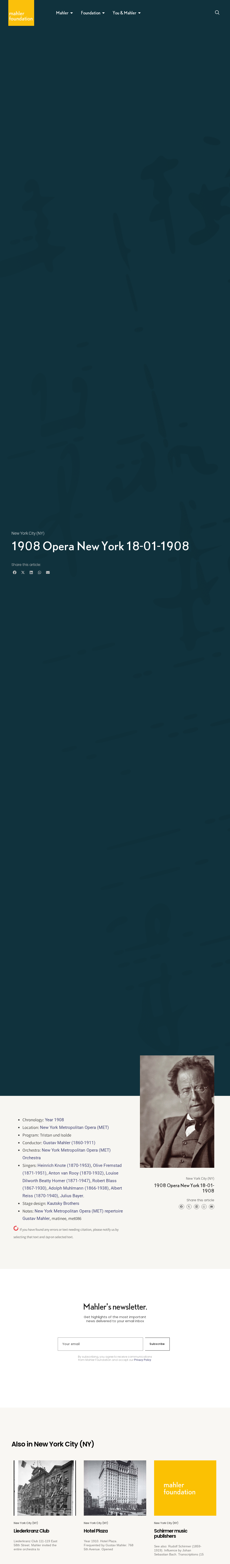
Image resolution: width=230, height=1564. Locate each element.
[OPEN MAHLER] (72, 12)
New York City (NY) (27, 533)
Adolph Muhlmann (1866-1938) (79, 1188)
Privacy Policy (142, 1360)
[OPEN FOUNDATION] (104, 12)
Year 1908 (54, 1119)
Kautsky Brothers (63, 1203)
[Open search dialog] (217, 13)
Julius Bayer (71, 1195)
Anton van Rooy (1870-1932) (76, 1173)
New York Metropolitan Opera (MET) (74, 1127)
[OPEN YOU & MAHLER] (139, 12)
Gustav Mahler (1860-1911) (69, 1142)
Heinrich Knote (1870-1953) (64, 1165)
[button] (14, 573)
